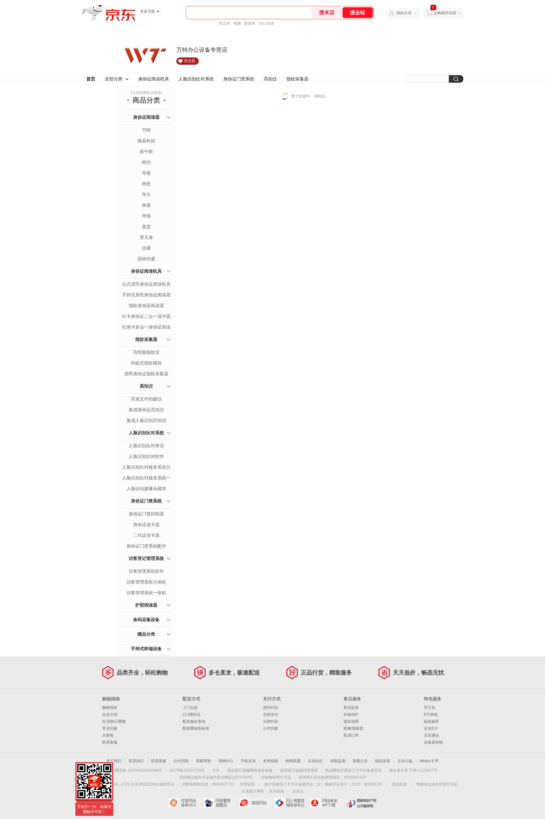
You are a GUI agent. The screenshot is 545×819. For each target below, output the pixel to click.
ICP (216, 770)
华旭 (146, 215)
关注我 (189, 61)
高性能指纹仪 (146, 352)
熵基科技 (146, 140)
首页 (90, 78)
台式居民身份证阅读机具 (146, 284)
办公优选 (266, 23)
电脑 (237, 23)
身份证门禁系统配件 (146, 546)
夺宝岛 (429, 707)
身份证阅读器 (146, 117)
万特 (146, 130)
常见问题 (109, 728)
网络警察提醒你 (219, 803)
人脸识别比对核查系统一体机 (146, 478)
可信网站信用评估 (184, 803)
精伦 (146, 162)
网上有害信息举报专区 (290, 803)
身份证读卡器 (146, 524)
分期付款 (270, 721)
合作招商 (181, 761)
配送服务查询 (194, 721)
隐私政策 (382, 761)
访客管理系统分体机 (146, 582)
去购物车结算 (445, 13)
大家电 (108, 735)
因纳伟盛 (146, 258)
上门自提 (190, 707)
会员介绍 (109, 714)
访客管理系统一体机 (146, 592)
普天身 (146, 237)
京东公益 (405, 761)
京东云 (298, 791)
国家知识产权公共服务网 (361, 803)
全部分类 (113, 78)
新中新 (146, 151)
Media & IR (429, 761)
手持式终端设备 (146, 648)
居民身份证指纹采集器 (146, 373)
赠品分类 (146, 634)
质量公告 (360, 761)
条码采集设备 (146, 619)
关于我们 (113, 761)
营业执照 (399, 784)
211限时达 (192, 714)
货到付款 (270, 707)
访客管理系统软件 (146, 571)
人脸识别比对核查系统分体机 (146, 468)
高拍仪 (270, 78)
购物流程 (109, 707)
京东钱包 (276, 791)
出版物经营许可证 (276, 777)
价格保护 (351, 714)
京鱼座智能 (433, 742)
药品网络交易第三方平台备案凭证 (353, 770)
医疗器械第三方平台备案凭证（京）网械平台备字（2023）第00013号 (323, 784)
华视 (146, 172)
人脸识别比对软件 (146, 456)
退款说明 (351, 721)
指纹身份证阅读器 (146, 305)
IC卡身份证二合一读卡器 (146, 316)
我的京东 (404, 13)
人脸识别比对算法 (146, 445)
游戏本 (249, 23)
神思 (146, 183)
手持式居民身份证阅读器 (146, 294)
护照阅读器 (146, 605)
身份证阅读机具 (153, 78)
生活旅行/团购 (114, 721)
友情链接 (270, 761)
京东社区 (315, 761)
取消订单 (351, 735)
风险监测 (337, 761)
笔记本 (224, 23)
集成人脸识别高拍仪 (146, 420)
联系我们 (136, 761)
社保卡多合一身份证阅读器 (146, 327)
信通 (146, 248)
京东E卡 (431, 728)
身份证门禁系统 (238, 78)
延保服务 (431, 721)
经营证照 (247, 784)
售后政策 (351, 707)
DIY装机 (431, 714)
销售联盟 (293, 761)
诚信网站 (255, 803)
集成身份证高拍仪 (146, 409)
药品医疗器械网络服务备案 (250, 770)
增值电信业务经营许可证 (437, 784)
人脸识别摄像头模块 (146, 488)
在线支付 (270, 714)
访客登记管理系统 (146, 558)
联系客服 (109, 742)
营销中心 (225, 761)
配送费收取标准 (196, 728)
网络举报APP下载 (325, 803)
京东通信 (431, 735)
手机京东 (248, 761)
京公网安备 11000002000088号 (135, 770)
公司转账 (270, 728)
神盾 (146, 205)
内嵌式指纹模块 (146, 362)
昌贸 (146, 226)
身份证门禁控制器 (146, 513)
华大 (146, 194)
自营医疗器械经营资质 (299, 770)
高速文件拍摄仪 (146, 398)
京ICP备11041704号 (187, 770)
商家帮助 (203, 761)
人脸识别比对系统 (196, 78)
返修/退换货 (353, 728)
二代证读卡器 (146, 535)
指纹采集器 (297, 78)
